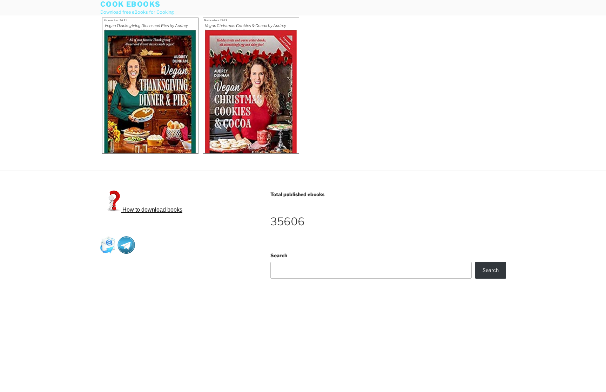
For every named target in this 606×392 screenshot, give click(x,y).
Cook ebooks (130, 4)
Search (278, 255)
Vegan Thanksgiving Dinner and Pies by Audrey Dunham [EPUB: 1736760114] (146, 26)
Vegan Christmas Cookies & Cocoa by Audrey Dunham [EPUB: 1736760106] (245, 26)
